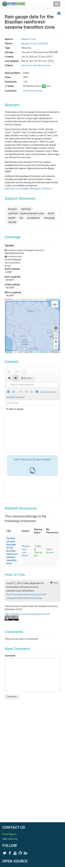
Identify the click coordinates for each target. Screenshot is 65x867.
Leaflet (20, 351)
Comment (10, 655)
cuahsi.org (12, 839)
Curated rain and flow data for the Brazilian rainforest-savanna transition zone (12, 551)
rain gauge (49, 218)
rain (21, 218)
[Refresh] (13, 392)
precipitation (33, 218)
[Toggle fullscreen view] (55, 334)
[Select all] (8, 392)
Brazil (51, 213)
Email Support (9, 834)
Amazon (12, 209)
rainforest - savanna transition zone (26, 213)
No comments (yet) (32, 90)
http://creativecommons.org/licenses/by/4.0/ (27, 614)
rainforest (26, 209)
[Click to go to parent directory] (24, 371)
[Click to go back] (9, 371)
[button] (54, 304)
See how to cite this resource (35, 65)
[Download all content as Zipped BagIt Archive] (37, 392)
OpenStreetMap (42, 351)
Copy (55, 582)
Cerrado (12, 222)
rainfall (11, 218)
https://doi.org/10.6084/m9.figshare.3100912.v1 (29, 188)
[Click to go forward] (17, 371)
